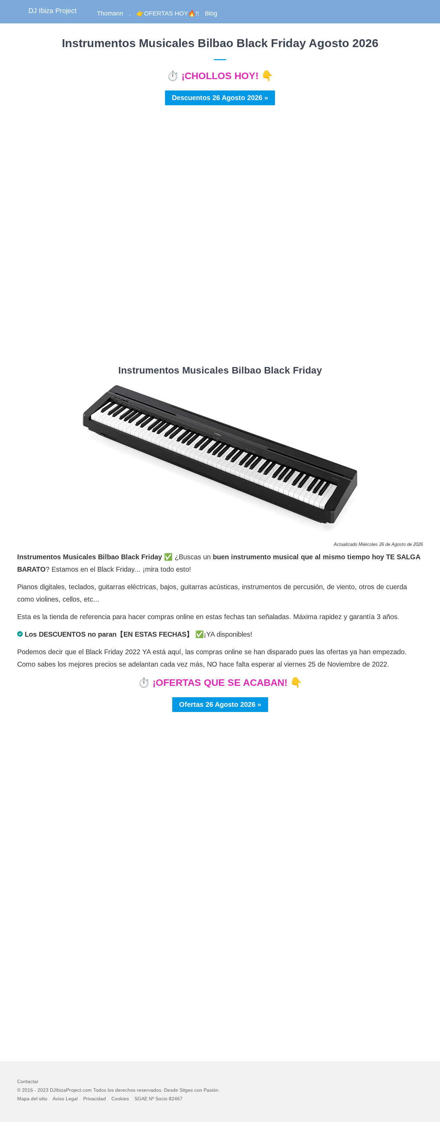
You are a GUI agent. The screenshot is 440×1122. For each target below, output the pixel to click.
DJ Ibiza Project (53, 10)
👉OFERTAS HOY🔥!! (167, 13)
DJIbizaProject (65, 1090)
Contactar (27, 1081)
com (87, 1090)
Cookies (120, 1098)
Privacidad (94, 1098)
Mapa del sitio (32, 1098)
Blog (211, 13)
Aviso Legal (65, 1098)
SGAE (140, 1098)
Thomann (110, 13)
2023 (42, 1090)
